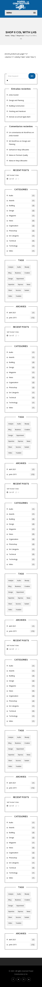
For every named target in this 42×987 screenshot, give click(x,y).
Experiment (20, 279)
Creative (27, 273)
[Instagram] (24, 979)
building (21, 205)
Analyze (10, 267)
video (21, 251)
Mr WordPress (14, 141)
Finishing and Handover (17, 111)
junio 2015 (21, 318)
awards (21, 200)
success (18, 290)
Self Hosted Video (13, 175)
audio (21, 195)
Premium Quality (22, 155)
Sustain (27, 290)
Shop (13, 36)
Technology (21, 246)
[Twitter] (18, 979)
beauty (27, 267)
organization (21, 226)
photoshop (21, 231)
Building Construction (16, 106)
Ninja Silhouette (23, 150)
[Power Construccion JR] (21, 5)
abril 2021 (21, 312)
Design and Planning (16, 100)
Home (7, 36)
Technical (21, 241)
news (28, 284)
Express (20, 284)
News (21, 221)
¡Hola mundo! (14, 95)
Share (10, 290)
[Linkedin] (29, 979)
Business (18, 273)
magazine (21, 216)
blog (9, 273)
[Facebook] (13, 979)
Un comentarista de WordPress (20, 132)
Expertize (11, 284)
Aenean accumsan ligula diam (19, 117)
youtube (18, 296)
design (21, 211)
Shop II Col (20, 36)
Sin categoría (21, 236)
